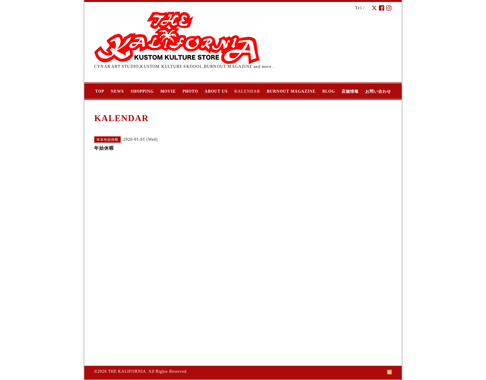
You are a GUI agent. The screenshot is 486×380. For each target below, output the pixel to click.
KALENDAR (247, 91)
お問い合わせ (378, 91)
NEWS (117, 91)
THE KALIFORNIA (127, 371)
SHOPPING (142, 91)
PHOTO (190, 91)
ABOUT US (216, 91)
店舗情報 (350, 91)
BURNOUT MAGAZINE (291, 91)
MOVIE (168, 91)
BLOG (328, 91)
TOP (99, 91)
